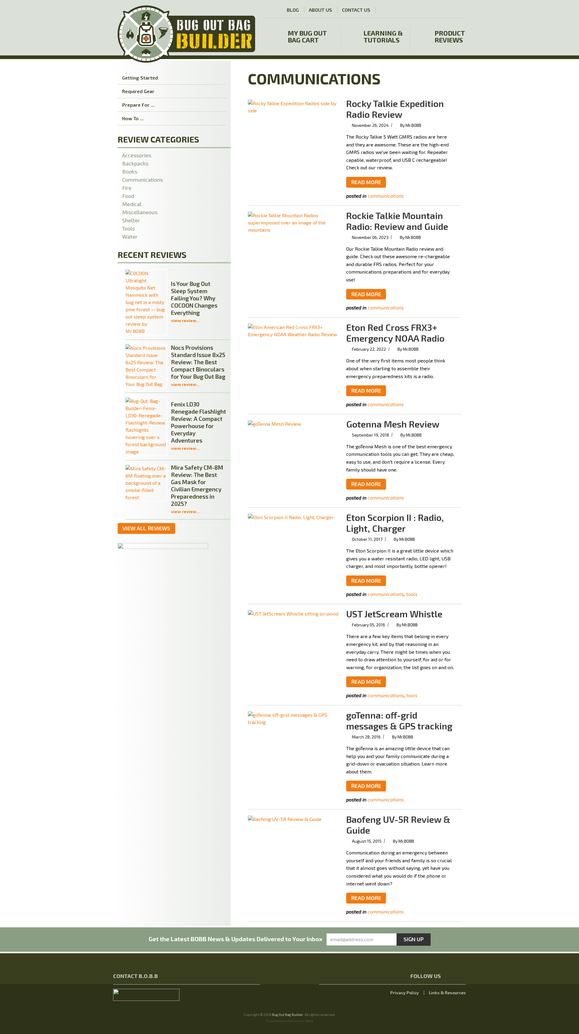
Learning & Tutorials (383, 37)
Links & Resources (447, 993)
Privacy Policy (404, 993)
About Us (320, 10)
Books (129, 171)
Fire (126, 187)
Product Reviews (450, 37)
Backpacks (135, 163)
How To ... (133, 118)
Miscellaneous (139, 212)
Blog (293, 10)
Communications (386, 196)
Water (130, 236)
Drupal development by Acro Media (289, 1021)
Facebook (435, 10)
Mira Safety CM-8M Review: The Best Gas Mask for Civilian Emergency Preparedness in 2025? (197, 485)
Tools (411, 594)
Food (128, 196)
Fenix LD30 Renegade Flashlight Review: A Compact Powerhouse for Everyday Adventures (198, 422)
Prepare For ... (138, 105)
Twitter (446, 10)
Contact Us (356, 10)
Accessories (136, 155)
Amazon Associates (402, 10)
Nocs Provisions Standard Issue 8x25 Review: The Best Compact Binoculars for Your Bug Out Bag (198, 362)
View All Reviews (146, 528)
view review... (185, 320)
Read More (366, 182)
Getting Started (140, 77)
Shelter (131, 220)
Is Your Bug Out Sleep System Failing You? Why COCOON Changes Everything (194, 298)
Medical (131, 204)
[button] (460, 10)
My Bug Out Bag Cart (307, 37)
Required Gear (138, 91)
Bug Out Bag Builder (287, 1015)
